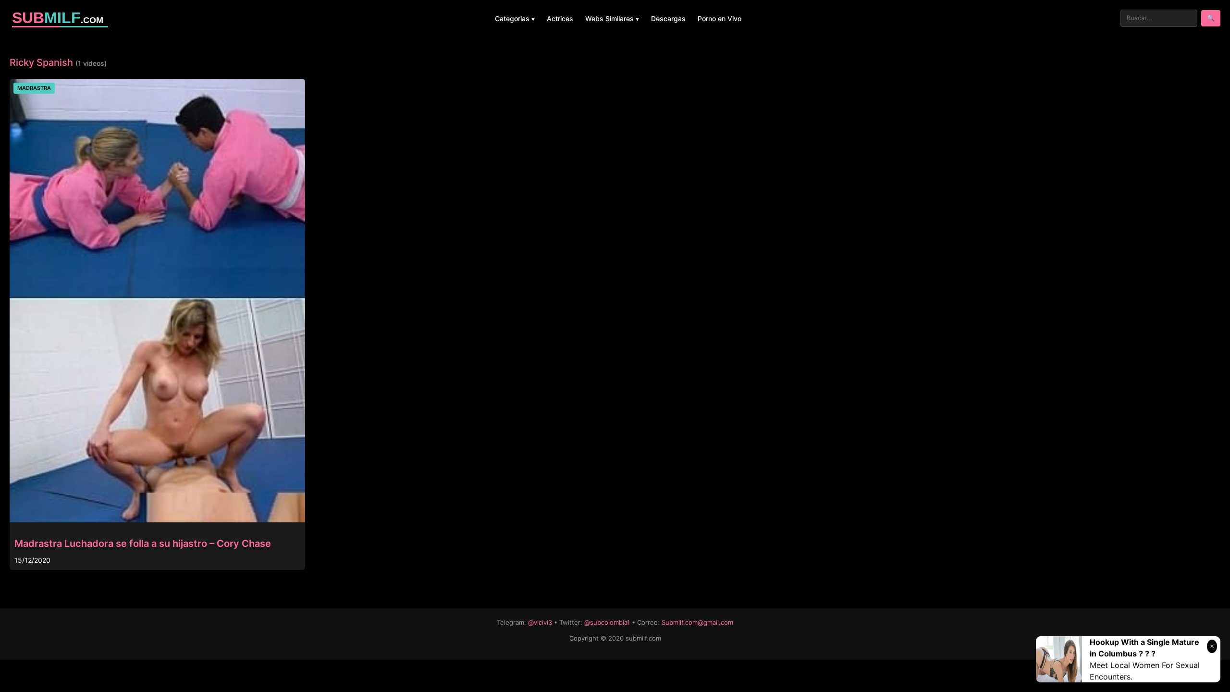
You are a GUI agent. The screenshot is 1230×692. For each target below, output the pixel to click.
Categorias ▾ (515, 18)
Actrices (560, 18)
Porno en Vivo (719, 18)
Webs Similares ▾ (612, 18)
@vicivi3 (540, 622)
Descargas (668, 18)
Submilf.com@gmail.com (697, 622)
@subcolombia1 (607, 622)
